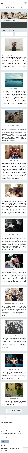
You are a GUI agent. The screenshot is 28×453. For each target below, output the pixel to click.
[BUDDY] (14, 261)
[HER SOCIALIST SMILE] (14, 226)
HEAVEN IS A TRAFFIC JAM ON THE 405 (14, 303)
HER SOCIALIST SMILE (14, 234)
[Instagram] (7, 445)
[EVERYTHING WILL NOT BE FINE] (14, 117)
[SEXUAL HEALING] (14, 152)
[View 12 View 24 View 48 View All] (21, 34)
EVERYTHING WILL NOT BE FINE (14, 125)
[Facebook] (1, 445)
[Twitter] (4, 445)
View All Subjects (14, 411)
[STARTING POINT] (14, 390)
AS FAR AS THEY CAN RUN (14, 199)
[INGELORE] (14, 327)
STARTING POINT (14, 398)
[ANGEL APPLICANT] (14, 45)
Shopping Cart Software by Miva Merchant (9, 450)
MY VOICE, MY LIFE (14, 369)
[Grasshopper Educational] (14, 3)
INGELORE (14, 335)
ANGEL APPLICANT (14, 53)
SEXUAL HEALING (14, 160)
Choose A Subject (7, 24)
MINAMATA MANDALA (14, 88)
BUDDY (14, 269)
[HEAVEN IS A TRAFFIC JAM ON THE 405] (14, 295)
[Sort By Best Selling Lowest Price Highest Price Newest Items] (7, 34)
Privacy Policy (4, 425)
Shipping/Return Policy (6, 422)
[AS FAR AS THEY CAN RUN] (14, 191)
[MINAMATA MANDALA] (14, 80)
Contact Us (3, 420)
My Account (4, 417)
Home (3, 20)
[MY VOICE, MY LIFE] (14, 361)
